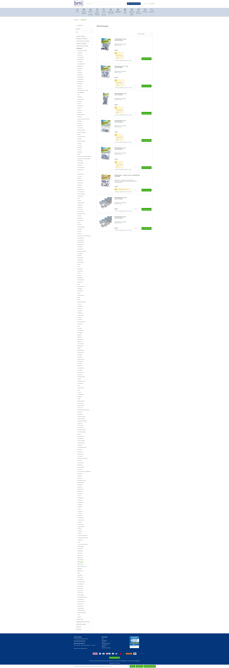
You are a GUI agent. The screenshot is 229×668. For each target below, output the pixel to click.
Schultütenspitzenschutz (83, 458)
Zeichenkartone (81, 583)
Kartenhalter (80, 246)
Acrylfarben (80, 52)
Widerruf (103, 646)
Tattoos (79, 509)
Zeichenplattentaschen (82, 597)
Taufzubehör (80, 511)
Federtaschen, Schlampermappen (84, 156)
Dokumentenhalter (81, 129)
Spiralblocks (80, 484)
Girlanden (79, 215)
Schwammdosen (81, 462)
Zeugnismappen (81, 608)
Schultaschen (80, 456)
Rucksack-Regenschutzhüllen (83, 409)
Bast (78, 94)
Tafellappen (80, 504)
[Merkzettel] (144, 4)
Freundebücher (81, 189)
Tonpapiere (80, 531)
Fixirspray (79, 178)
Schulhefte (80, 449)
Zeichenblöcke (80, 579)
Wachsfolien (80, 553)
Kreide (79, 284)
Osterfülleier (80, 370)
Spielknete (80, 478)
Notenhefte (80, 363)
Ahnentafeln (80, 55)
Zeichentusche (80, 603)
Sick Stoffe (80, 469)
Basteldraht (80, 68)
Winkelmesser (80, 570)
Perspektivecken (81, 387)
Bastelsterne (80, 88)
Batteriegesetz (105, 644)
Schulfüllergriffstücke (82, 447)
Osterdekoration (81, 367)
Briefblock (80, 110)
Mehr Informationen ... (108, 666)
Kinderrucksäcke (81, 262)
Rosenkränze (80, 407)
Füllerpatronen (80, 196)
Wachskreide (80, 557)
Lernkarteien (80, 306)
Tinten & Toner (79, 619)
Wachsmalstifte (81, 559)
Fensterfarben (80, 163)
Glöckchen (80, 224)
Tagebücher (80, 506)
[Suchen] (125, 3)
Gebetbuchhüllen (81, 202)
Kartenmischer (80, 248)
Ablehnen (132, 666)
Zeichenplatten (81, 599)
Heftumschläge (81, 237)
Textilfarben (80, 513)
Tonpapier (80, 533)
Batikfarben (80, 96)
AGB (103, 638)
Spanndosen (80, 473)
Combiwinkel (80, 127)
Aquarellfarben (80, 59)
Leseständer (80, 310)
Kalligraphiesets (81, 244)
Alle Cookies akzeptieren (149, 666)
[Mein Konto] (147, 4)
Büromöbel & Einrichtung (81, 38)
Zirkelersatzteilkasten (82, 612)
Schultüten (80, 460)
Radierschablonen (81, 401)
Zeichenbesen (80, 577)
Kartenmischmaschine (82, 251)
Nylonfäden (80, 365)
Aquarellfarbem (81, 57)
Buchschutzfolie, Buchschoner (84, 118)
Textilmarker (80, 515)
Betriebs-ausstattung (81, 624)
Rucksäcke (80, 412)
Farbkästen (80, 147)
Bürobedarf (78, 629)
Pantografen (80, 374)
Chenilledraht (80, 125)
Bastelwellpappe (81, 92)
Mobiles (79, 348)
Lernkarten (80, 308)
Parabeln (79, 379)
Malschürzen (80, 341)
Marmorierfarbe (81, 343)
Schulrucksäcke (81, 453)
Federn (79, 154)
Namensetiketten (81, 359)
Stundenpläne (80, 502)
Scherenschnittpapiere (82, 420)
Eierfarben (80, 138)
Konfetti (79, 273)
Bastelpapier (80, 83)
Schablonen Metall (81, 418)
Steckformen (80, 491)
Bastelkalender (80, 77)
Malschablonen (80, 339)
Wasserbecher (80, 564)
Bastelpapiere (80, 81)
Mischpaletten (80, 345)
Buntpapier (80, 121)
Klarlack (79, 264)
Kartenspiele (80, 253)
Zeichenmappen (81, 594)
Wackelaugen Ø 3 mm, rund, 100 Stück (120, 121)
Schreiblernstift (81, 438)
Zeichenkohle (80, 590)
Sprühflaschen (80, 489)
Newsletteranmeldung (106, 647)
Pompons (79, 392)
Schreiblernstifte (81, 436)
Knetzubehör (80, 268)
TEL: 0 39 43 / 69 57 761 (79, 641)
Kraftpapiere (80, 277)
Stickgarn (79, 495)
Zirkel (79, 614)
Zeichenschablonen (81, 601)
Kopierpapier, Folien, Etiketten (82, 621)
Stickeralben (80, 493)
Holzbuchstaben (81, 242)
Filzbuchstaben (81, 169)
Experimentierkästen (82, 141)
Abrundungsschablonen (82, 50)
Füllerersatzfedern (81, 193)
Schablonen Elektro (81, 416)
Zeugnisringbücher (81, 610)
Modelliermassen (81, 350)
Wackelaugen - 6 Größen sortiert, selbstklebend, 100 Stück (127, 176)
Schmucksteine (81, 427)
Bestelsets (80, 101)
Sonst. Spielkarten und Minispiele (84, 471)
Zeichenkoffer (80, 588)
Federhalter (80, 152)
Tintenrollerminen (81, 526)
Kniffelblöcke (80, 271)
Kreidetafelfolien (81, 279)
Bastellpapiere (80, 79)
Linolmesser (80, 317)
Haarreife (79, 231)
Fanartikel (79, 145)
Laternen (79, 304)
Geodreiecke (80, 209)
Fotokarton (80, 187)
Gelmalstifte (80, 207)
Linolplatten (80, 319)
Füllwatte (79, 200)
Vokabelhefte (80, 548)
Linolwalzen (80, 323)
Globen (79, 222)
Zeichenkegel (80, 586)
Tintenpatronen (81, 524)
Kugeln (79, 297)
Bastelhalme (80, 74)
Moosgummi (80, 354)
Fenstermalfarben (81, 167)
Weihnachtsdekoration (82, 566)
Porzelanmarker (81, 394)
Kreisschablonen (81, 286)
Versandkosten (112, 660)
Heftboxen (80, 233)
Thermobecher (80, 517)
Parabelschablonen (81, 381)
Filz (78, 171)
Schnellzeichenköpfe (82, 429)
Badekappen (80, 66)
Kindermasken (80, 260)
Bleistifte (79, 103)
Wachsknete (80, 555)
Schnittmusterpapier (82, 431)
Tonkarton (80, 528)
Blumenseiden (80, 105)
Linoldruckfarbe (81, 315)
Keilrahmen (80, 255)
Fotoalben (80, 185)
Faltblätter (80, 143)
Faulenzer (79, 149)
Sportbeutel (80, 486)
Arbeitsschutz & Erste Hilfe (82, 46)
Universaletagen (81, 546)
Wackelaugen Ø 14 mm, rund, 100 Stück (121, 94)
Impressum (104, 641)
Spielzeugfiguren (81, 482)
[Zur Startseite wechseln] (78, 3)
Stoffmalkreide (80, 497)
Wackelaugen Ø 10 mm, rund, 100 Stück (121, 198)
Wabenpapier (80, 550)
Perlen (79, 385)
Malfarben (80, 337)
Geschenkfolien (81, 211)
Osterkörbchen (81, 372)
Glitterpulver (80, 218)
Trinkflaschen (80, 539)
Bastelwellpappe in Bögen (83, 90)
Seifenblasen (80, 464)
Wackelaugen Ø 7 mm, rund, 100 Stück (120, 148)
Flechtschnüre (80, 182)
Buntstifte (80, 123)
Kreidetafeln (80, 282)
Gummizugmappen (81, 226)
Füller (79, 198)
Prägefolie (80, 396)
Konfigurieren (139, 666)
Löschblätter (80, 332)
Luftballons (80, 328)
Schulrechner (80, 451)
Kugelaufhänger (81, 295)
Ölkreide (79, 616)
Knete (79, 266)
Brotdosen (80, 116)
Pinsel (79, 390)
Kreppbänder (80, 290)
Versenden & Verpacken (81, 43)
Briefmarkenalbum (81, 114)
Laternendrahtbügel (82, 301)
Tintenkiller (80, 522)
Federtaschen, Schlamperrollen (84, 158)
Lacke (79, 299)
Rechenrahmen (80, 403)
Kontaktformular (84, 648)
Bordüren (79, 107)
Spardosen (80, 475)
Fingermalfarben (81, 174)
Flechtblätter (80, 180)
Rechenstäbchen (81, 405)
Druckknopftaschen (81, 136)
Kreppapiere (80, 288)
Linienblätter (80, 312)
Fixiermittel (80, 176)
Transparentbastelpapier (82, 535)
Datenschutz (104, 640)
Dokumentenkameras (82, 132)
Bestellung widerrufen (114, 657)
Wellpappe (80, 568)
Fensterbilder (80, 160)
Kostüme (79, 275)
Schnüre (79, 434)
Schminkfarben (80, 425)
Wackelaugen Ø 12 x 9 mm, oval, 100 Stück (121, 67)
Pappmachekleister (81, 376)
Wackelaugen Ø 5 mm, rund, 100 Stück (120, 217)
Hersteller (78, 28)
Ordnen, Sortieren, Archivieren (83, 41)
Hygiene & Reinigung (80, 36)
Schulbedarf (79, 48)
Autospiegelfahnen (81, 63)
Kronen (79, 293)
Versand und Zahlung (106, 643)
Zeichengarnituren (81, 581)
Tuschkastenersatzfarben (83, 544)
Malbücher (80, 334)
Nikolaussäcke (80, 361)
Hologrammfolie (81, 240)
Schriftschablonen (81, 440)
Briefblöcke (80, 112)
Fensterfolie (80, 165)
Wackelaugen (80, 25)
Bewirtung (78, 626)
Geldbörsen (80, 204)
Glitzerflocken (80, 220)
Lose (78, 326)
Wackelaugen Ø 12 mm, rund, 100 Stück (121, 39)
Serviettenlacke (81, 467)
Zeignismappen (81, 605)
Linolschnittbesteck (81, 321)
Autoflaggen (80, 61)
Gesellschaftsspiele (81, 213)
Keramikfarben (80, 257)
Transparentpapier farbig (83, 537)
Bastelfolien (80, 72)
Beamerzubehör (81, 99)
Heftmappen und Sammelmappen (84, 235)
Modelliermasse (81, 352)
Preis (77, 32)
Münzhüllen (80, 356)
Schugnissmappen (81, 442)
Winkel (79, 572)
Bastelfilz (79, 70)
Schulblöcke (80, 445)
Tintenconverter (81, 520)
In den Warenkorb (146, 58)
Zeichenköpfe (80, 592)
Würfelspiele (80, 575)
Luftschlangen (80, 330)
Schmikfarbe (80, 423)
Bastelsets (80, 85)
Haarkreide (80, 229)
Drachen (79, 134)
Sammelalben (80, 414)
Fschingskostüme (81, 191)
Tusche (79, 542)
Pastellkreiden (80, 383)
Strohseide (80, 500)
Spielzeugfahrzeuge (82, 480)
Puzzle (79, 398)
